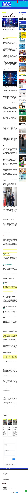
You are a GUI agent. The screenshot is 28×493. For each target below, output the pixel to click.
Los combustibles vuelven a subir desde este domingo (10, 428)
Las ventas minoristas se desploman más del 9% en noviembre (4, 428)
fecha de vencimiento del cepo (7, 264)
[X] (20, 0)
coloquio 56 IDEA (5, 9)
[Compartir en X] (5, 415)
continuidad (10, 9)
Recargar (14, 455)
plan (3, 283)
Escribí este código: (7, 450)
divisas (4, 308)
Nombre (5, 441)
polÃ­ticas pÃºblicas (16, 9)
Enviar (14, 459)
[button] (16, 0)
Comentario (5, 444)
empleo (4, 254)
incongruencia (5, 10)
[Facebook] (22, 0)
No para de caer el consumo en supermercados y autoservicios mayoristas (15, 428)
